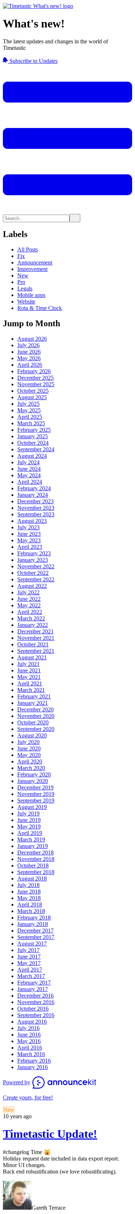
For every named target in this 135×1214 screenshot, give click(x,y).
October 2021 (33, 644)
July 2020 (28, 742)
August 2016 (32, 1022)
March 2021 (31, 690)
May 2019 (29, 826)
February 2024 (34, 488)
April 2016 (29, 1048)
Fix (21, 256)
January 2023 (32, 560)
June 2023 (29, 534)
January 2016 (32, 1067)
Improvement (32, 269)
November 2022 (35, 566)
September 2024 (35, 449)
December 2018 (35, 852)
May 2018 (29, 898)
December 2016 (35, 996)
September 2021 (35, 651)
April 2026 (29, 365)
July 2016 (28, 1028)
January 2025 (32, 436)
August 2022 (32, 586)
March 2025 (31, 423)
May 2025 (29, 410)
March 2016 (31, 1054)
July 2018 (28, 885)
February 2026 (34, 371)
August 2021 (32, 657)
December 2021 (35, 631)
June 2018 (29, 891)
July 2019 (28, 813)
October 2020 (33, 722)
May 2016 (29, 1041)
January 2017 (32, 989)
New (22, 275)
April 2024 (29, 482)
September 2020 (35, 729)
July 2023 (28, 527)
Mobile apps (31, 295)
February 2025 (34, 430)
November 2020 (35, 716)
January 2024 (32, 495)
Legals (24, 288)
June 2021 (29, 670)
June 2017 (29, 956)
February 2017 (34, 983)
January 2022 (32, 625)
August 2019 (32, 807)
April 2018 (29, 904)
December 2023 (35, 501)
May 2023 (29, 540)
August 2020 (32, 735)
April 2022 (29, 612)
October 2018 (33, 865)
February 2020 (34, 774)
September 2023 (35, 514)
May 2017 (29, 963)
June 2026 (29, 352)
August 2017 (32, 943)
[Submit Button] (74, 218)
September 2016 (35, 1015)
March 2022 (31, 618)
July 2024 (28, 462)
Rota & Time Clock (39, 308)
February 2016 (34, 1061)
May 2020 (29, 755)
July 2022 (28, 592)
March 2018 (31, 911)
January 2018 (32, 924)
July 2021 (28, 664)
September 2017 (35, 937)
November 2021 (35, 638)
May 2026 (29, 358)
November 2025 (35, 384)
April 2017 (29, 970)
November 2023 (35, 508)
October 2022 (33, 573)
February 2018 (34, 917)
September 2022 (35, 579)
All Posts (27, 249)
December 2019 (35, 787)
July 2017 (28, 950)
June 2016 (29, 1035)
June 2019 (29, 820)
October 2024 (33, 443)
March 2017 (31, 976)
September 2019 (35, 800)
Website (26, 301)
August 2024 (32, 456)
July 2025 (28, 404)
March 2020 (31, 768)
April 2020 (29, 761)
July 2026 (28, 345)
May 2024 (29, 475)
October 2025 (33, 391)
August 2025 (32, 397)
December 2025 (35, 378)
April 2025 (29, 417)
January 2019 (32, 846)
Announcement (34, 262)
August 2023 (32, 521)
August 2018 (32, 878)
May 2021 (29, 677)
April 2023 (29, 547)
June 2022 (29, 599)
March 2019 (31, 839)
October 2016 (33, 1009)
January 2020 (32, 781)
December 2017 (35, 930)
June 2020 (29, 748)
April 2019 (29, 833)
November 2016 (35, 1002)
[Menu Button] (67, 210)
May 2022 (29, 605)
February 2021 (34, 696)
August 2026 (32, 339)
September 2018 (35, 872)
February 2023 (34, 553)
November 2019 (35, 794)
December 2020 (35, 709)
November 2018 (35, 859)
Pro (21, 282)
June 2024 (29, 469)
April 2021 (29, 683)
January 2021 (32, 703)
